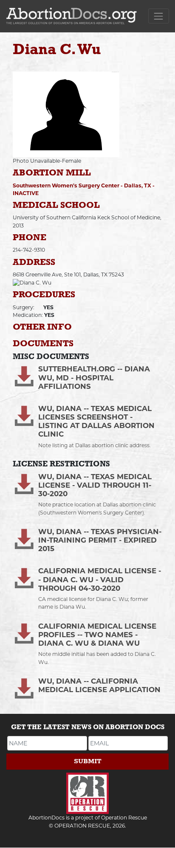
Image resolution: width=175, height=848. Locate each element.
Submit (88, 761)
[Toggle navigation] (158, 16)
